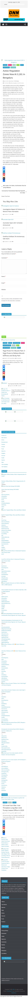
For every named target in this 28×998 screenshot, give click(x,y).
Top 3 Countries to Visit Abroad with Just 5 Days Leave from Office (18, 400)
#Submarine (4, 610)
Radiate (3, 944)
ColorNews (4, 953)
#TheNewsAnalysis (5, 503)
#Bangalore (3, 741)
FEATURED (5, 802)
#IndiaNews (4, 703)
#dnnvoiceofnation (5, 494)
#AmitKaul (3, 696)
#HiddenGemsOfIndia (6, 630)
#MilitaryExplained (5, 601)
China (2, 506)
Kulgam (3, 547)
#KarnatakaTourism (5, 747)
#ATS (2, 698)
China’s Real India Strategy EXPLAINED (10, 489)
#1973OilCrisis (4, 766)
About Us (3, 451)
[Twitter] (14, 170)
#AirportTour (4, 737)
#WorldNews (4, 581)
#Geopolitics (4, 496)
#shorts (3, 538)
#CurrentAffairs (4, 768)
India (2, 508)
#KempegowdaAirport (6, 749)
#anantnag (3, 520)
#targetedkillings (4, 540)
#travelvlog (3, 751)
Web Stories (4, 437)
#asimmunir (3, 566)
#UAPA (2, 717)
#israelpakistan (4, 574)
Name (3, 276)
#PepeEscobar (4, 577)
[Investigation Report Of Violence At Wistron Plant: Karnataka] (10, 206)
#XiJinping (3, 504)
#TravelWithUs (4, 640)
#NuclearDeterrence (5, 603)
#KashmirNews (4, 526)
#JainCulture (4, 632)
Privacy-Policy (4, 930)
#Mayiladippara (4, 635)
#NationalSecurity (5, 537)
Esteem (3, 947)
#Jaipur (3, 705)
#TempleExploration (5, 639)
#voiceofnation (4, 579)
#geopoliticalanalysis (5, 571)
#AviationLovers (4, 739)
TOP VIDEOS (4, 466)
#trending (3, 671)
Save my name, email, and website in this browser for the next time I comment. (11, 299)
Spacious (3, 939)
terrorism (3, 549)
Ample (2, 936)
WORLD (19, 347)
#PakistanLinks (4, 712)
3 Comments (18, 358)
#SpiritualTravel (4, 637)
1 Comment (19, 385)
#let (2, 535)
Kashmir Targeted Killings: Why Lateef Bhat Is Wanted (13, 514)
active (11, 83)
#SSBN (3, 606)
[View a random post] (25, 24)
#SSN (2, 608)
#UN (2, 673)
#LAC (2, 499)
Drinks (2, 439)
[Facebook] (14, 168)
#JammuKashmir (5, 523)
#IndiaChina (4, 498)
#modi (2, 501)
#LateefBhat (4, 533)
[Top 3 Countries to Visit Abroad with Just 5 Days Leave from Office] (5, 401)
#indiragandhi (4, 780)
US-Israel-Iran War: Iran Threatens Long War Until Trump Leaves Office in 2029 (13, 807)
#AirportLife (3, 735)
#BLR (2, 744)
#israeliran (3, 781)
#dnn (2, 569)
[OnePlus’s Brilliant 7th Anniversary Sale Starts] (10, 233)
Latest (13, 345)
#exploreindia (4, 746)
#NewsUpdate (4, 710)
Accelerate (3, 941)
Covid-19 (19, 83)
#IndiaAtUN (3, 662)
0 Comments (6, 83)
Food (2, 448)
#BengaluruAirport (5, 742)
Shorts (14, 802)
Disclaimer (3, 933)
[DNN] (3, 24)
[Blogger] (14, 176)
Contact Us (3, 435)
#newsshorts (4, 708)
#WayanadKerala (5, 642)
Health (2, 457)
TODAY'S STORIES (6, 67)
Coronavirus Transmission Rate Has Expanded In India (13, 191)
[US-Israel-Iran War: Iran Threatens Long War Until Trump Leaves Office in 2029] (14, 798)
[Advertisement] (14, 41)
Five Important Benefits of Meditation (16, 383)
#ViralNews (3, 674)
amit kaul (11, 81)
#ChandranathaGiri (5, 627)
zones (22, 83)
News (18, 345)
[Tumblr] (14, 178)
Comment (4, 258)
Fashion (3, 444)
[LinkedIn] (14, 172)
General (3, 455)
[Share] (14, 181)
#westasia (3, 790)
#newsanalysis (4, 667)
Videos (3, 901)
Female (3, 446)
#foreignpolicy (4, 775)
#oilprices (3, 787)
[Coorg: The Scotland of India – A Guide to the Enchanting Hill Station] (5, 392)
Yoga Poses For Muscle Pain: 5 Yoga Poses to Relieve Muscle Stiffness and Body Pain (14, 353)
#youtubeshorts (4, 543)
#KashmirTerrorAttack (6, 530)
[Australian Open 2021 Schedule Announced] (7, 219)
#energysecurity (4, 771)
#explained (3, 773)
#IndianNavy (4, 600)
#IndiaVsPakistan (5, 664)
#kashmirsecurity (5, 528)
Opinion (3, 460)
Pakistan (3, 681)
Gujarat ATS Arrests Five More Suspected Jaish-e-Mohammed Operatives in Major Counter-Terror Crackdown (18, 864)
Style (2, 462)
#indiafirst (3, 778)
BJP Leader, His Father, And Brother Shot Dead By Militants (14, 186)
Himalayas (3, 950)
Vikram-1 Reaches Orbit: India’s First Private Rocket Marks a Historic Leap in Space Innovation (18, 841)
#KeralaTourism (4, 634)
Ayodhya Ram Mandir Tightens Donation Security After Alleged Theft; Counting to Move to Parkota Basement (18, 852)
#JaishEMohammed (5, 707)
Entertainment (4, 442)
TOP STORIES (13, 67)
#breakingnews (4, 567)
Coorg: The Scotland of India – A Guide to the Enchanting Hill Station (18, 391)
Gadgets (3, 453)
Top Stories (4, 904)
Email (3, 283)
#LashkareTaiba (4, 532)
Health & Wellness (7, 345)
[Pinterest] (14, 174)
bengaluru (15, 83)
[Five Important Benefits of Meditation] (4, 384)
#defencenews (4, 596)
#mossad (3, 576)
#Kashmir (3, 525)
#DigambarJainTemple (6, 628)
